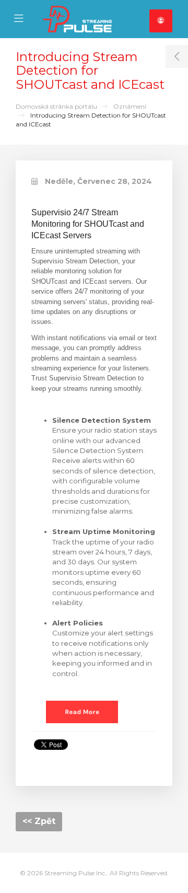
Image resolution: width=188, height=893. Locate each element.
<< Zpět (38, 821)
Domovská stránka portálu (56, 106)
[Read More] (82, 711)
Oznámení (129, 106)
